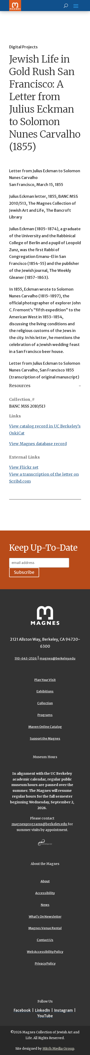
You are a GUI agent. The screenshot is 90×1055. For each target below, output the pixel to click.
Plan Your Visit (45, 680)
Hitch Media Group (58, 1048)
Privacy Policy (45, 963)
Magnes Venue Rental (45, 928)
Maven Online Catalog (45, 727)
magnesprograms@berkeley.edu (40, 824)
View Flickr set (23, 467)
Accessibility (45, 893)
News (45, 905)
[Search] (66, 5)
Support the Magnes (45, 738)
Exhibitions (45, 691)
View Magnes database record (38, 443)
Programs (45, 715)
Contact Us (45, 940)
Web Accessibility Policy (45, 952)
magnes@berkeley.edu (57, 658)
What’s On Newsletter (45, 916)
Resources (19, 385)
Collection (45, 703)
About (45, 881)
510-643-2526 (26, 658)
